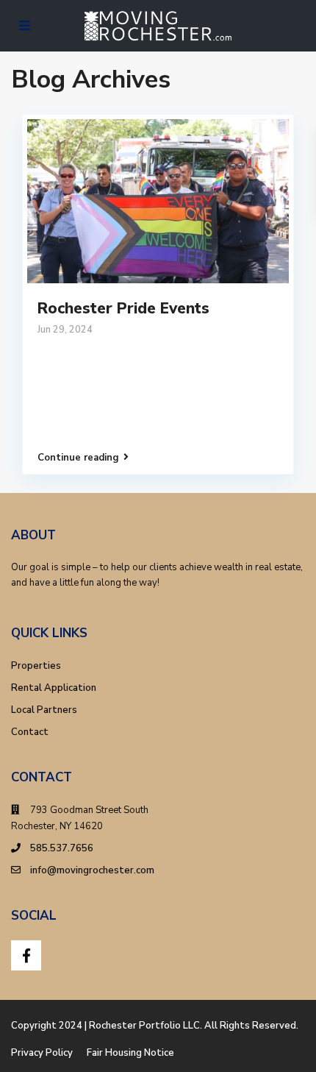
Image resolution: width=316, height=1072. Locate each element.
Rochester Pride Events (123, 308)
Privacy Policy (42, 1052)
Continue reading (78, 457)
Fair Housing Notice (130, 1052)
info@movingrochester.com (92, 870)
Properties (36, 665)
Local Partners (44, 710)
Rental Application (53, 688)
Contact (30, 732)
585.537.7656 (61, 848)
